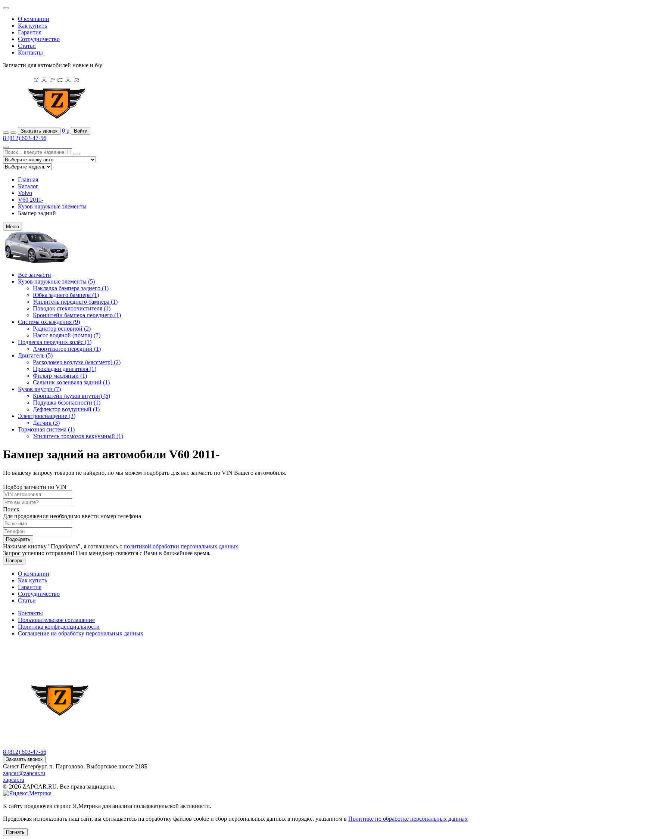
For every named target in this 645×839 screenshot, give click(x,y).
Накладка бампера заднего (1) (71, 288)
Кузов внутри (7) (39, 389)
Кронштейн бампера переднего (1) (77, 315)
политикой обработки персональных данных (181, 546)
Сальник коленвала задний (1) (71, 382)
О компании (33, 19)
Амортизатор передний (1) (67, 349)
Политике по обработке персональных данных (408, 818)
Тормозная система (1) (46, 429)
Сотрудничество (39, 39)
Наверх (14, 560)
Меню (12, 226)
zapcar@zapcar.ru (24, 773)
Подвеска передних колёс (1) (54, 342)
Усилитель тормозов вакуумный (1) (78, 436)
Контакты (30, 52)
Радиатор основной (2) (62, 328)
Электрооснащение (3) (46, 416)
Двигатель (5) (35, 355)
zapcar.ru (13, 780)
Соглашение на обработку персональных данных (80, 633)
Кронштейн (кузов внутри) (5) (71, 396)
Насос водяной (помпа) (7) (66, 335)
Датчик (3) (46, 423)
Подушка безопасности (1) (66, 402)
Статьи (27, 46)
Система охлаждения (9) (49, 322)
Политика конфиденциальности (59, 626)
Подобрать (18, 539)
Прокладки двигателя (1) (64, 369)
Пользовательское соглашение (56, 620)
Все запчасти (34, 275)
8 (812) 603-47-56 (24, 138)
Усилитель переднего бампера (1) (75, 301)
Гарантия (29, 32)
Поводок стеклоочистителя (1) (71, 308)
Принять (15, 832)
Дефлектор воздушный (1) (66, 409)
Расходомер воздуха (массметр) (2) (77, 362)
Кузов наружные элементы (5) (56, 281)
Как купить (32, 25)
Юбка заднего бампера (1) (66, 295)
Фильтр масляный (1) (60, 375)
